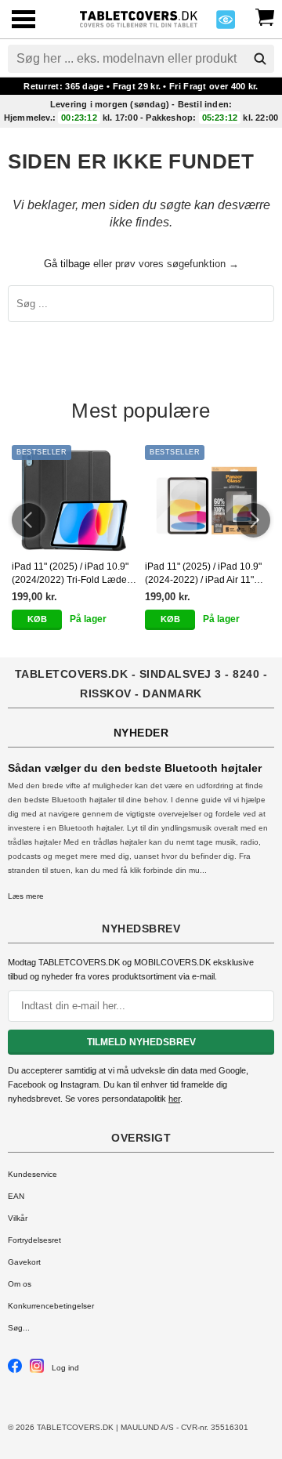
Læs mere (26, 896)
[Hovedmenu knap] (23, 20)
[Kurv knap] (264, 15)
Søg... (19, 1327)
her (174, 1098)
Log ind (65, 1367)
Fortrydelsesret (34, 1240)
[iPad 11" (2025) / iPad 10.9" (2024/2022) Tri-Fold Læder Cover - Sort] (74, 500)
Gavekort (24, 1262)
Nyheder (141, 732)
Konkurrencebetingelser (51, 1306)
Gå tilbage (67, 264)
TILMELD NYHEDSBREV (141, 1042)
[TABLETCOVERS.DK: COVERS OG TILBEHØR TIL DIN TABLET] (139, 17)
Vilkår (17, 1218)
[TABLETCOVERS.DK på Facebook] (15, 1370)
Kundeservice (32, 1174)
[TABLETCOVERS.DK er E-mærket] (225, 24)
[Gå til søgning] (260, 59)
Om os (19, 1284)
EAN (16, 1196)
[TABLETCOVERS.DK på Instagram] (37, 1370)
